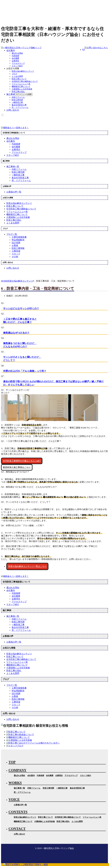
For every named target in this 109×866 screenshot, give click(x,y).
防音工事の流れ (18, 92)
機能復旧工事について (21, 86)
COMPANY (17, 770)
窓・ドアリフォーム (20, 107)
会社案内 (10, 50)
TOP (12, 762)
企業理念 (15, 61)
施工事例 (10, 94)
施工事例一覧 (19, 788)
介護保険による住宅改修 (22, 89)
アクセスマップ (18, 63)
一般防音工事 (17, 102)
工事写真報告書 (19, 237)
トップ (38, 47)
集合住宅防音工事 (19, 105)
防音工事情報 (18, 248)
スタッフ (16, 254)
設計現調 (16, 242)
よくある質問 (17, 76)
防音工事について (19, 79)
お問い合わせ (12, 110)
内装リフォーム (18, 97)
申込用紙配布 (18, 240)
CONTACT (17, 829)
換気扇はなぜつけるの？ (16, 332)
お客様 (15, 245)
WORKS (15, 783)
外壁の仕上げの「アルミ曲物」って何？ (24, 371)
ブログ (14, 74)
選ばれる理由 (17, 53)
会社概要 (15, 58)
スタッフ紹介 (17, 66)
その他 (15, 256)
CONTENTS (18, 812)
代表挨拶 (15, 56)
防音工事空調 (17, 100)
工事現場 (16, 251)
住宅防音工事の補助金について (25, 81)
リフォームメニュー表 (21, 84)
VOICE (14, 799)
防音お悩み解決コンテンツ (23, 71)
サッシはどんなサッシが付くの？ (21, 308)
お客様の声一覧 (20, 805)
